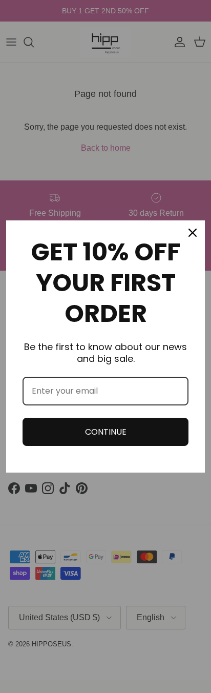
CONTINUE (105, 432)
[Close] (192, 232)
